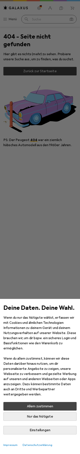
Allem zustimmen (40, 406)
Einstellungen (40, 430)
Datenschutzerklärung (37, 445)
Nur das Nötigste (40, 416)
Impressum (10, 445)
